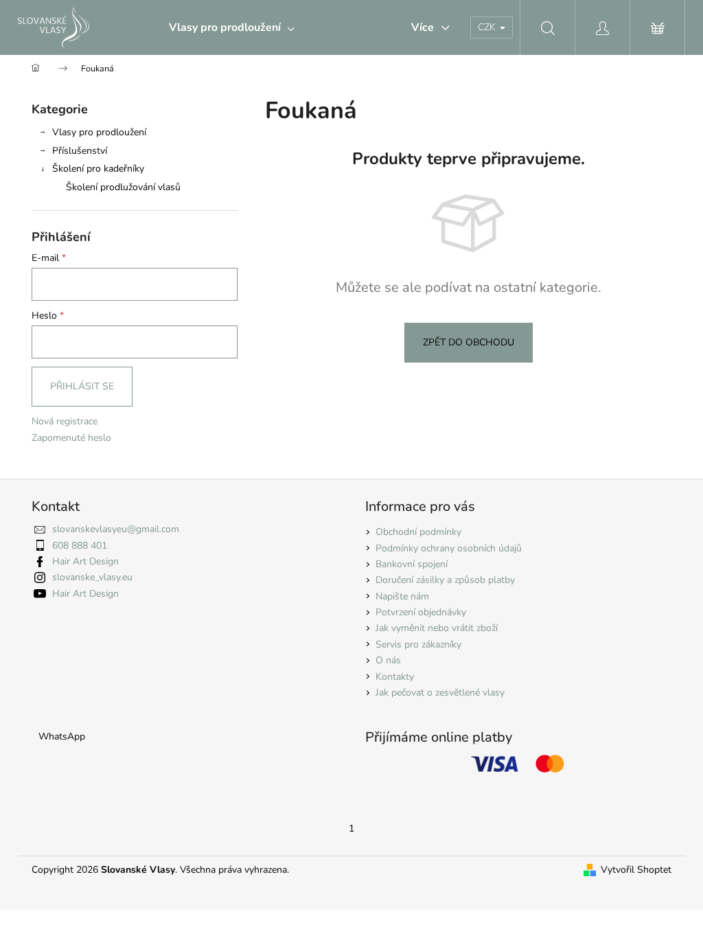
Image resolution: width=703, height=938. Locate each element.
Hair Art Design (85, 561)
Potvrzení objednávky (421, 612)
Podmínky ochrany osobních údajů (449, 548)
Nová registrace (64, 421)
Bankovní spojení (412, 564)
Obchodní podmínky (418, 531)
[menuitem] (231, 27)
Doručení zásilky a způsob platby (445, 579)
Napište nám (402, 596)
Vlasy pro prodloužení (99, 132)
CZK (488, 27)
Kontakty (395, 676)
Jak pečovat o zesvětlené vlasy (440, 692)
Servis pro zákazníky (418, 644)
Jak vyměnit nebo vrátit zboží (437, 627)
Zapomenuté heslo (71, 437)
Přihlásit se (82, 386)
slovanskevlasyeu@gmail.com (115, 529)
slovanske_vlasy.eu (92, 577)
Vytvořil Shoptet (636, 869)
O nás (388, 660)
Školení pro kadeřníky (98, 168)
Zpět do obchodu (468, 342)
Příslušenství (79, 150)
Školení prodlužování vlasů (123, 187)
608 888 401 (79, 545)
